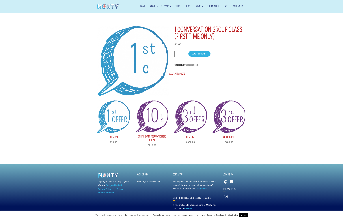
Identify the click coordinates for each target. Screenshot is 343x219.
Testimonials (213, 6)
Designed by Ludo (114, 185)
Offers (177, 6)
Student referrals (106, 192)
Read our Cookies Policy (227, 215)
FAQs (226, 6)
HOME (142, 6)
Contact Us (238, 6)
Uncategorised (191, 65)
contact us (202, 188)
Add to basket (199, 54)
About (153, 6)
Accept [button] (243, 215)
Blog (188, 6)
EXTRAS (198, 6)
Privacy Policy (104, 189)
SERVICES (165, 6)
